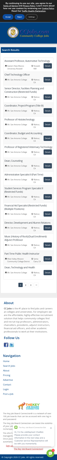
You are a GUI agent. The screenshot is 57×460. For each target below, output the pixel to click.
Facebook (6, 345)
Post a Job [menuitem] (8, 393)
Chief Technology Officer (17, 74)
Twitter (11, 345)
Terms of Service (10, 6)
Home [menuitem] (6, 361)
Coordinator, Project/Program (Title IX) (23, 105)
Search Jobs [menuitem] (9, 365)
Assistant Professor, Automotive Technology (27, 60)
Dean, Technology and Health (19, 267)
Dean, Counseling (13, 160)
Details (47, 66)
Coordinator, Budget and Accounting (23, 133)
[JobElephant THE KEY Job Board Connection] (28, 403)
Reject (19, 17)
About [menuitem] (6, 370)
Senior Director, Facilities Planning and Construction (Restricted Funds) (24, 90)
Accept (8, 17)
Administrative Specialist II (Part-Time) (23, 174)
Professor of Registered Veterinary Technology (28, 147)
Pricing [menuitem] (6, 375)
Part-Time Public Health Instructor (21, 253)
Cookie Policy (48, 8)
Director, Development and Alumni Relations (27, 222)
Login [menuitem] (6, 389)
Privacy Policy (29, 6)
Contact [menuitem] (7, 384)
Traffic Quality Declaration (34, 11)
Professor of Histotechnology (19, 119)
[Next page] (36, 285)
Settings (31, 17)
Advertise (8, 379)
